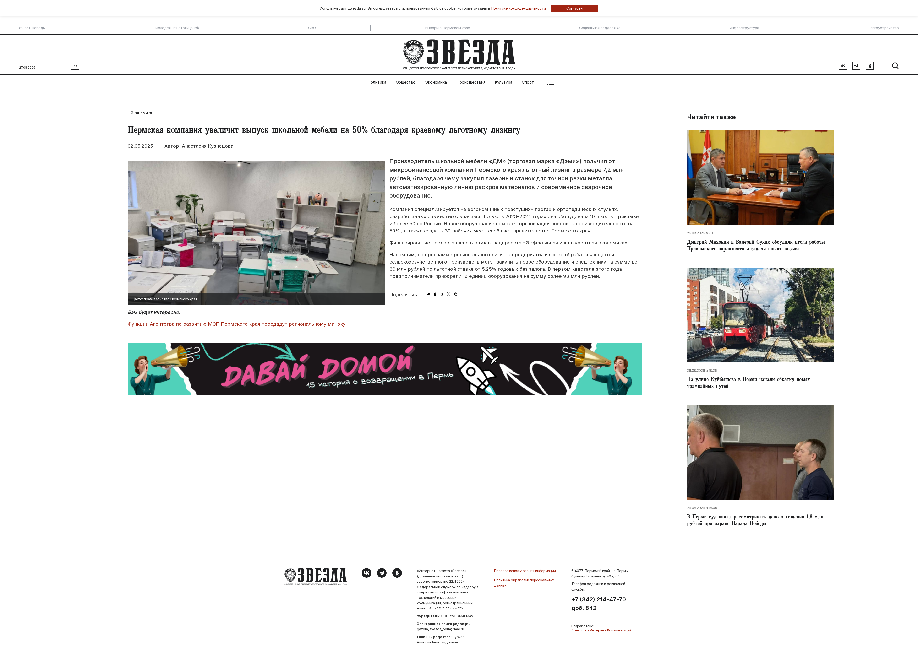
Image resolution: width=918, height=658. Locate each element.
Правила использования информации (525, 571)
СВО (312, 28)
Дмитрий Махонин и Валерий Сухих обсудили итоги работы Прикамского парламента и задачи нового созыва (756, 246)
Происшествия (470, 82)
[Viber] (455, 294)
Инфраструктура (744, 28)
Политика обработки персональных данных (524, 582)
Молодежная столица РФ (177, 28)
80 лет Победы (32, 28)
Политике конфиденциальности (518, 8)
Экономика (436, 82)
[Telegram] (442, 294)
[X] (448, 294)
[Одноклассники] (435, 294)
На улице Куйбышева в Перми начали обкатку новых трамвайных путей (748, 383)
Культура (503, 82)
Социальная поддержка (599, 28)
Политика (376, 82)
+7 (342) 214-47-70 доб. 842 (598, 603)
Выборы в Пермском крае (447, 28)
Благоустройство (883, 28)
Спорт (528, 82)
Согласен (574, 8)
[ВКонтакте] (428, 294)
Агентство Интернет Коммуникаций (601, 630)
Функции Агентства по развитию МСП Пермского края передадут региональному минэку (236, 324)
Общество (405, 82)
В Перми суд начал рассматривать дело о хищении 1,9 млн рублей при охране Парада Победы (755, 521)
